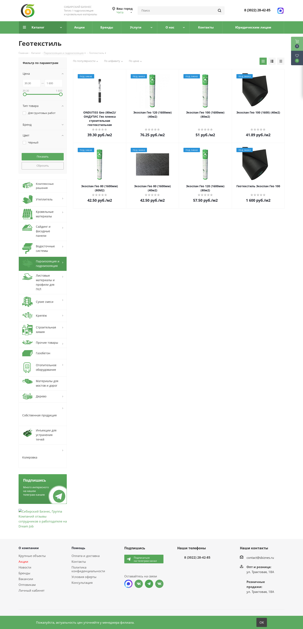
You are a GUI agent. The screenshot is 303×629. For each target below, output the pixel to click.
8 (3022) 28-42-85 (257, 10)
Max (128, 584)
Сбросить (42, 165)
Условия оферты (84, 577)
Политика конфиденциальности (88, 569)
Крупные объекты (32, 556)
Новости (25, 567)
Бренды (24, 573)
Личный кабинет (32, 590)
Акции (23, 561)
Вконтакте (139, 584)
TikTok (159, 584)
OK (262, 622)
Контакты (79, 561)
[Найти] (219, 10)
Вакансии (26, 579)
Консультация (82, 582)
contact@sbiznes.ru (260, 557)
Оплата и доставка (86, 556)
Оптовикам (27, 585)
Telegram (149, 584)
